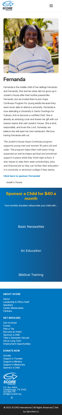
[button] (51, 5)
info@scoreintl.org (12, 394)
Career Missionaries (13, 308)
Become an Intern (12, 331)
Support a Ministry (12, 361)
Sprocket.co (32, 411)
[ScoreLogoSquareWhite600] (31, 378)
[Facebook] (6, 398)
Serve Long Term (12, 340)
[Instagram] (17, 398)
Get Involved (10, 322)
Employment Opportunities (17, 343)
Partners (7, 311)
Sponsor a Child (11, 334)
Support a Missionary (14, 364)
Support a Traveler (12, 358)
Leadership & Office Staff (16, 302)
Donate (7, 355)
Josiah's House (14, 182)
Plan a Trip (8, 328)
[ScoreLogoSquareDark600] (8, 6)
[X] (12, 398)
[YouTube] (29, 398)
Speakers (8, 305)
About (6, 298)
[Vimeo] (23, 398)
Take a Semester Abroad (16, 337)
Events (6, 325)
